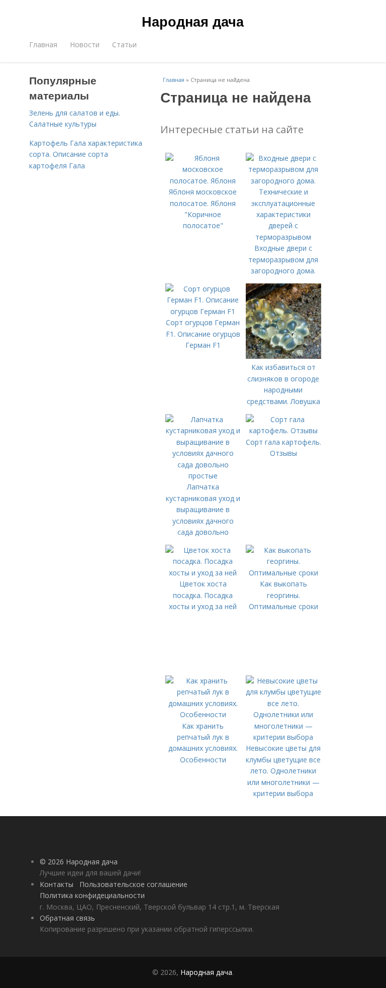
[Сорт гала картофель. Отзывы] (283, 430)
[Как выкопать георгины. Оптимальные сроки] (283, 572)
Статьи (124, 44)
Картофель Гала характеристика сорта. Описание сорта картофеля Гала (85, 154)
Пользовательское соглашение (133, 884)
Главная (43, 44)
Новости (85, 44)
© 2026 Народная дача (79, 861)
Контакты (56, 884)
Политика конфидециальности (92, 895)
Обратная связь (67, 918)
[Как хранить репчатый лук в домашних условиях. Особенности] (203, 714)
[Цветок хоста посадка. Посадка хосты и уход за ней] (203, 572)
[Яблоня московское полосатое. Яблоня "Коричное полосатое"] (203, 180)
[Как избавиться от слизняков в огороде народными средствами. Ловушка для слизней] (283, 356)
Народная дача (193, 21)
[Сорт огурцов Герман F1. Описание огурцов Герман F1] (203, 311)
